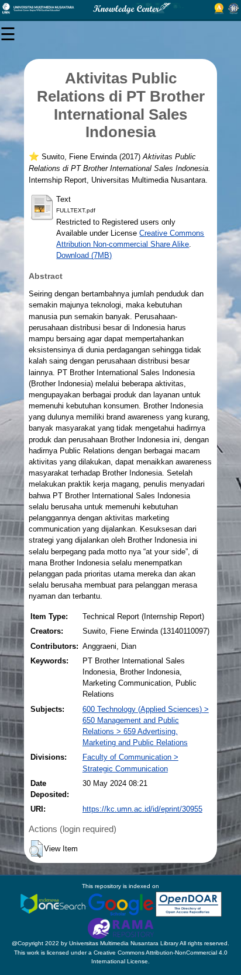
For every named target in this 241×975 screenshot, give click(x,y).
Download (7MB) (84, 255)
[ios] (54, 903)
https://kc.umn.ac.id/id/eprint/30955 (142, 809)
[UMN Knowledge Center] (120, 8)
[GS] (122, 903)
